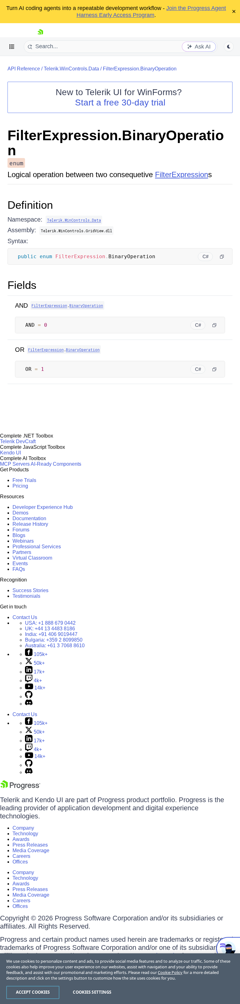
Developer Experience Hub (42, 507)
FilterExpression (181, 174)
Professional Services (36, 546)
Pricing (20, 486)
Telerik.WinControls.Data (71, 68)
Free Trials (24, 480)
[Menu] (12, 46)
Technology (25, 833)
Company (23, 828)
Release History (30, 524)
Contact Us (24, 617)
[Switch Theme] (229, 47)
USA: (50, 623)
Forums (20, 529)
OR (19, 349)
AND (21, 305)
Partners (21, 552)
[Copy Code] (221, 256)
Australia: (55, 645)
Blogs (18, 535)
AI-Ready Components (56, 464)
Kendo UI (10, 452)
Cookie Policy (170, 972)
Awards (20, 839)
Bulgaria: (53, 640)
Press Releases (30, 845)
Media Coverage (30, 850)
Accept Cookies (33, 992)
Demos (20, 512)
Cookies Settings (92, 992)
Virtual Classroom (32, 558)
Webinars (23, 541)
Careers (21, 856)
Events (20, 563)
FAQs (18, 569)
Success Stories (30, 590)
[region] (120, 978)
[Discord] (28, 703)
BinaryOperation (86, 305)
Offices (20, 861)
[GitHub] (28, 696)
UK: (50, 628)
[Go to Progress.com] (20, 788)
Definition (30, 205)
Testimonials (26, 596)
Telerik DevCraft (18, 441)
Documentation (29, 518)
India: (51, 634)
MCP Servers (15, 464)
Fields (22, 285)
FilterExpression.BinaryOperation (140, 68)
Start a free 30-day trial (120, 102)
